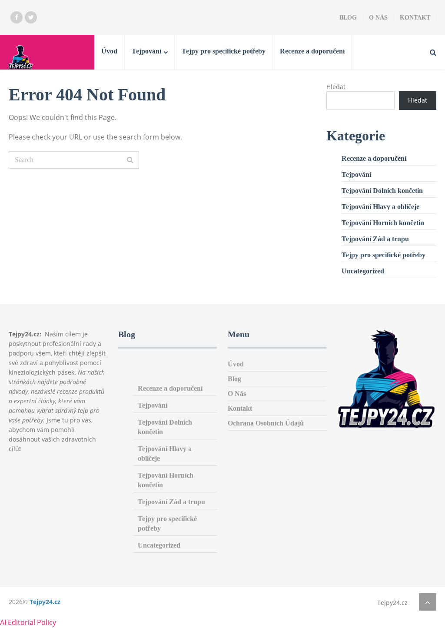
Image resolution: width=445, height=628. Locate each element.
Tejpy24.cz (45, 602)
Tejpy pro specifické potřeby (224, 51)
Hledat (335, 87)
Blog (348, 17)
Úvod (109, 51)
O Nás (378, 17)
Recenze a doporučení (312, 51)
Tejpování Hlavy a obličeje (380, 206)
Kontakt (415, 17)
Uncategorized (363, 271)
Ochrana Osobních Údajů (266, 423)
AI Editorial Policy (28, 622)
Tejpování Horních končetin (383, 222)
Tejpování (146, 51)
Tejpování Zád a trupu (375, 239)
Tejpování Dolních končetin (382, 190)
